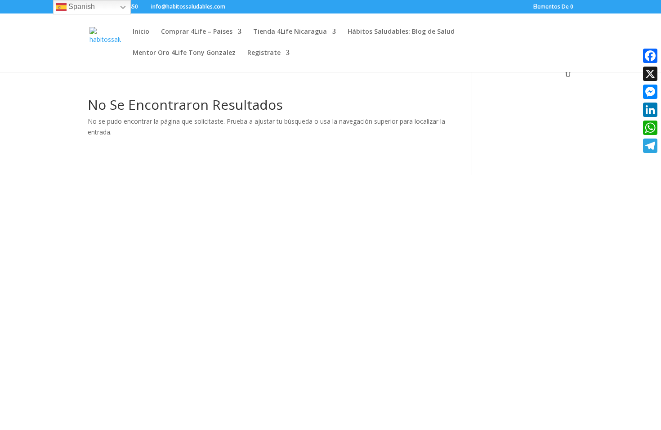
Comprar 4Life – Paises (196, 32)
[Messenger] (650, 92)
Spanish (81, 6)
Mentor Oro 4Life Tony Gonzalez (184, 53)
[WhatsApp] (650, 128)
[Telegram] (650, 146)
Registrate (264, 53)
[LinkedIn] (650, 110)
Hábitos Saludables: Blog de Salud (401, 32)
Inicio (141, 32)
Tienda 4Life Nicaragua (290, 32)
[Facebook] (650, 56)
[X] (650, 74)
